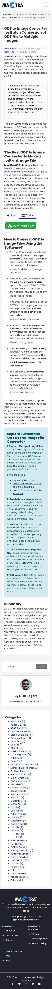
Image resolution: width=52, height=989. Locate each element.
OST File (15, 827)
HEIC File (15, 784)
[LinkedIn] (26, 984)
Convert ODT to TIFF (24, 480)
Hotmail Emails (18, 787)
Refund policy (39, 943)
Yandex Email (18, 876)
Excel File (15, 761)
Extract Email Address (22, 767)
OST (18, 834)
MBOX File (16, 804)
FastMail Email (18, 771)
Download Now (23, 226)
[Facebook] (13, 984)
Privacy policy (39, 938)
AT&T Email (17, 728)
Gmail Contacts (19, 774)
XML (8, 955)
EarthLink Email (19, 751)
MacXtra (19, 977)
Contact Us (12, 935)
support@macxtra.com (27, 916)
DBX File (15, 748)
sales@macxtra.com (27, 919)
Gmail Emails (17, 777)
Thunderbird (17, 860)
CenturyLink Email (20, 731)
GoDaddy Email (19, 781)
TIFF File (15, 863)
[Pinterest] (33, 984)
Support (10, 940)
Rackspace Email (20, 850)
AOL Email (16, 721)
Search (41, 666)
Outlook (15, 830)
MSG (13, 807)
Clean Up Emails (19, 734)
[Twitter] (19, 984)
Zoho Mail (16, 880)
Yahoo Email (17, 873)
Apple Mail (16, 725)
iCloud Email (17, 791)
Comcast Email (19, 738)
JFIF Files (15, 797)
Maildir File (16, 800)
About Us (10, 930)
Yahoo (14, 870)
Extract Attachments (22, 764)
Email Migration (19, 754)
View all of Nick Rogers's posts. (26, 701)
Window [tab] (29, 215)
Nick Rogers (11, 48)
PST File (15, 843)
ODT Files (9, 52)
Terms (35, 934)
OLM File (15, 817)
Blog (8, 960)
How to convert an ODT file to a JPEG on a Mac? (27, 485)
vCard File (16, 867)
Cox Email (16, 741)
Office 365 (16, 814)
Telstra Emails (18, 857)
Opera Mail (16, 820)
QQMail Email (18, 847)
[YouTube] (39, 984)
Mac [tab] (13, 215)
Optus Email (17, 824)
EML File (15, 758)
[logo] (26, 899)
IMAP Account (18, 794)
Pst (18, 837)
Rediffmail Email (19, 853)
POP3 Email (17, 840)
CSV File (15, 744)
